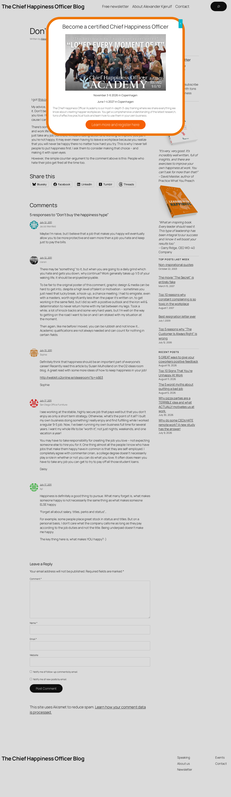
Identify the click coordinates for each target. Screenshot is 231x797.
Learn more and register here (116, 124)
